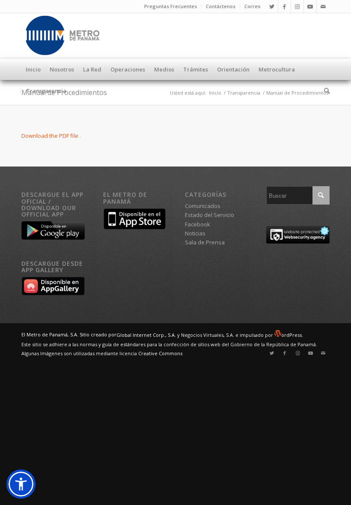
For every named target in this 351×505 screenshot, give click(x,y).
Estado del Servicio (209, 215)
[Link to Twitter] (271, 6)
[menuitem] (171, 6)
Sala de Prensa (205, 242)
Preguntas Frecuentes (170, 6)
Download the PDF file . (51, 136)
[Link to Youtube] (310, 6)
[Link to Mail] (323, 6)
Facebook (197, 224)
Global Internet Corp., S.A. (146, 335)
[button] (21, 484)
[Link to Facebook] (284, 6)
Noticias (195, 233)
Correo (252, 6)
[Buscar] (325, 90)
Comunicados (202, 206)
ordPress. (292, 335)
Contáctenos (220, 6)
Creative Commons (160, 353)
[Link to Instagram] (297, 6)
